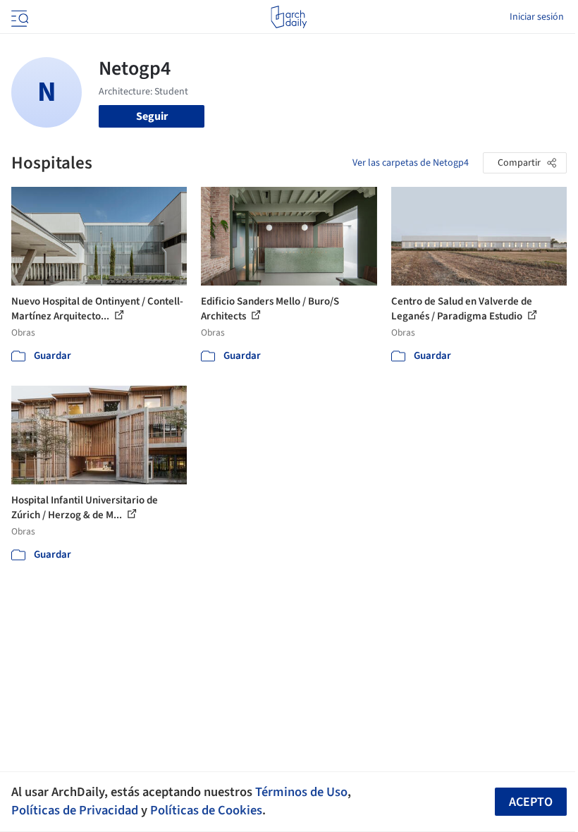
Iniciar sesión (537, 17)
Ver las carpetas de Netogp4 (410, 163)
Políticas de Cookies (206, 810)
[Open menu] (18, 17)
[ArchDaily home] (289, 17)
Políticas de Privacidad (74, 810)
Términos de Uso (301, 792)
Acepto (531, 802)
